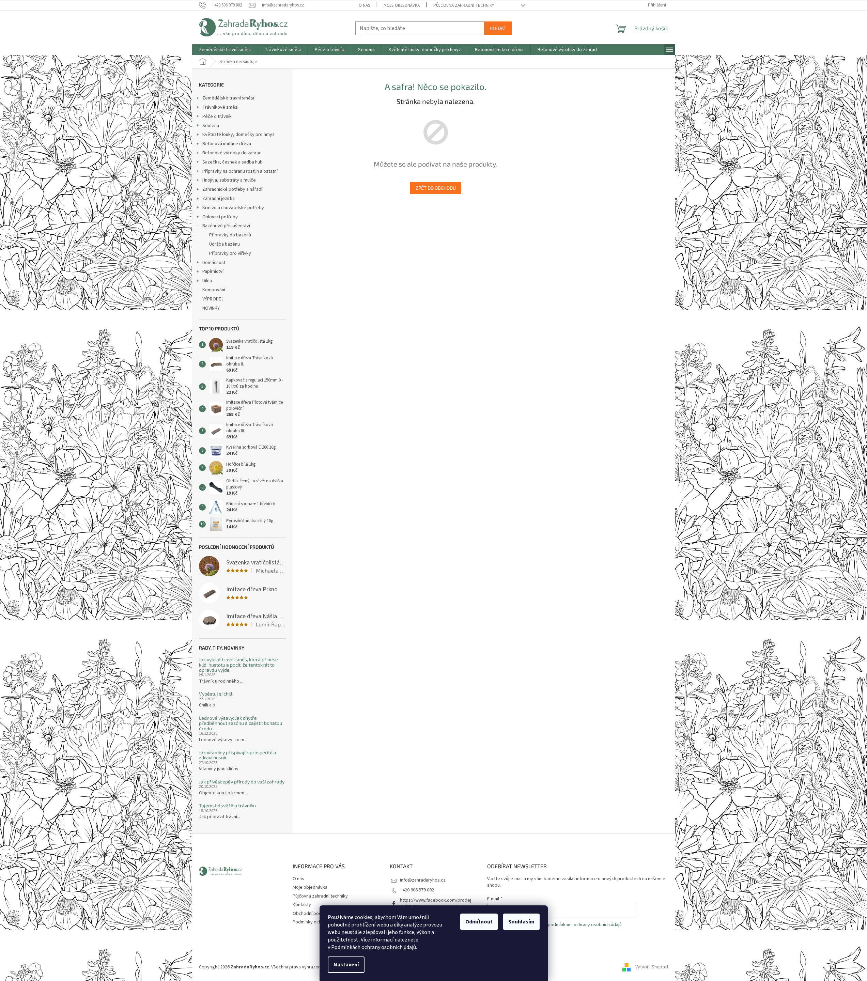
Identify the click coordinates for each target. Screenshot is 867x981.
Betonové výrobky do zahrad (232, 153)
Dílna (207, 280)
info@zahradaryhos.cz (423, 880)
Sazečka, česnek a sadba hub (232, 162)
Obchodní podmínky (313, 913)
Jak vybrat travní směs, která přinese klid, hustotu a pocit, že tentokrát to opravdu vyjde (238, 664)
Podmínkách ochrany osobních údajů (373, 947)
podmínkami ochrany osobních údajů (585, 924)
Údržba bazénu (224, 244)
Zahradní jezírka (218, 198)
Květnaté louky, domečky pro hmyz (238, 134)
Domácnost (214, 262)
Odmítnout (479, 921)
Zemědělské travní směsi (228, 98)
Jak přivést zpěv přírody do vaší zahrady (241, 781)
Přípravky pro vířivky (230, 253)
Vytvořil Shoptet (651, 967)
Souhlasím (521, 921)
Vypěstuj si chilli (216, 693)
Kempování (213, 289)
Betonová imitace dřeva (226, 143)
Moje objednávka (402, 5)
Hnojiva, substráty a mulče (229, 180)
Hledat (498, 28)
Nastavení (346, 964)
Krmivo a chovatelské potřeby (233, 207)
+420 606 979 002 (417, 890)
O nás (364, 5)
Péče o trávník (217, 116)
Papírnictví (212, 271)
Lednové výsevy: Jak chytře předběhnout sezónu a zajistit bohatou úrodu (240, 723)
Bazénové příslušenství (226, 225)
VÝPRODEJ (212, 299)
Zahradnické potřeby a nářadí (232, 189)
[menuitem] (225, 49)
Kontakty (302, 904)
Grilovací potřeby (220, 217)
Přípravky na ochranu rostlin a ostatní (240, 171)
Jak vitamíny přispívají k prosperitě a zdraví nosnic (237, 755)
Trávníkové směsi (220, 107)
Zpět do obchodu (436, 188)
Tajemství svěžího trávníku (227, 805)
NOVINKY (211, 308)
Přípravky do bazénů (230, 235)
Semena (210, 125)
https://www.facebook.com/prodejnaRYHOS (435, 903)
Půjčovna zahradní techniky (463, 5)
